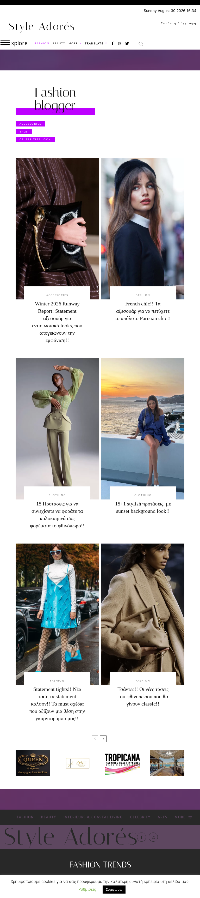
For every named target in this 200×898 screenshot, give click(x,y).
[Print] (122, 763)
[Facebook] (112, 43)
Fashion (143, 295)
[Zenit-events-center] (77, 763)
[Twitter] (127, 43)
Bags (24, 131)
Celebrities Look (35, 139)
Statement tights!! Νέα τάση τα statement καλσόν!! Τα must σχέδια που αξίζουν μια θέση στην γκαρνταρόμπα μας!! (57, 703)
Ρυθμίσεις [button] (87, 889)
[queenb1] (33, 763)
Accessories (30, 123)
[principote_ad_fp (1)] (167, 763)
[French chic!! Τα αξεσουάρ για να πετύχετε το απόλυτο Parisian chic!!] (142, 228)
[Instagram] (119, 43)
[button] (140, 43)
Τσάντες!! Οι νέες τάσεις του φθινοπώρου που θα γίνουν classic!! (142, 696)
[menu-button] (5, 42)
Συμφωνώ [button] (114, 889)
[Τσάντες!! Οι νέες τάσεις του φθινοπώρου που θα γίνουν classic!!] (142, 614)
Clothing (57, 495)
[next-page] (103, 739)
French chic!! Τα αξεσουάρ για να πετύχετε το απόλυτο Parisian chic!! (143, 311)
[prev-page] (95, 739)
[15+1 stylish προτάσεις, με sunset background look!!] (142, 428)
